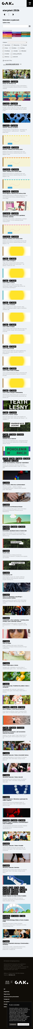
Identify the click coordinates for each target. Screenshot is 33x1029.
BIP (4, 989)
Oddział (5, 42)
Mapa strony (7, 994)
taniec (5, 36)
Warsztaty (16, 45)
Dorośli (25, 45)
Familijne (14, 48)
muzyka (5, 34)
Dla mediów (6, 1001)
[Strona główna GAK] (7, 3)
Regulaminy (6, 991)
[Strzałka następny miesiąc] (13, 14)
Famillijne (7, 51)
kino (5, 32)
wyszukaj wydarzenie (11, 64)
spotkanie (24, 34)
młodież (16, 51)
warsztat (24, 36)
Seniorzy (7, 56)
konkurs (14, 32)
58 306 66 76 (11, 975)
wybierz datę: (6, 22)
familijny (22, 48)
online (14, 34)
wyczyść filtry (8, 60)
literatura (24, 32)
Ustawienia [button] (13, 1024)
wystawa (6, 37)
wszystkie (6, 30)
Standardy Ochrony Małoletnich (11, 996)
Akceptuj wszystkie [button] (23, 1024)
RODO (5, 1006)
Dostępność (6, 999)
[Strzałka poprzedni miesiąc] (4, 14)
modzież (7, 54)
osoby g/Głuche (17, 54)
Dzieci (6, 48)
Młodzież (23, 51)
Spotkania (7, 45)
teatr (14, 36)
